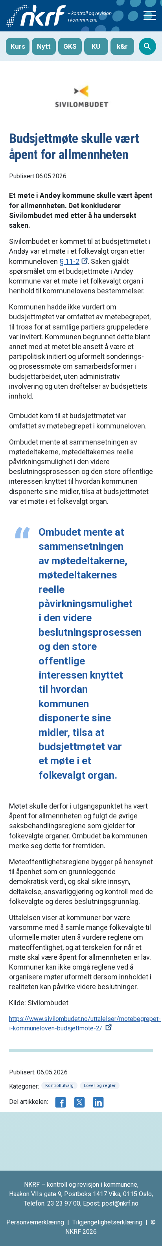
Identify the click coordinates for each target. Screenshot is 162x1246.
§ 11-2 (69, 261)
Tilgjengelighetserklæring (107, 1222)
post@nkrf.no (120, 1203)
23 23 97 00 (63, 1203)
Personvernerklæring (35, 1222)
